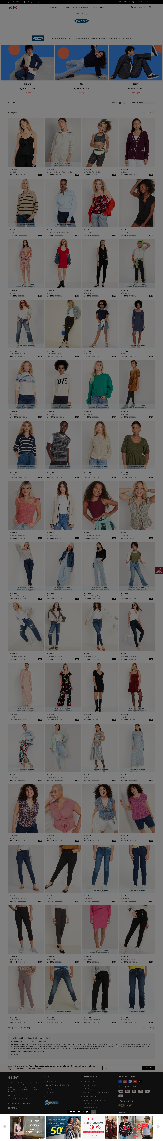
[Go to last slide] (4, 1126)
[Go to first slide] (158, 1126)
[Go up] (93, 1112)
